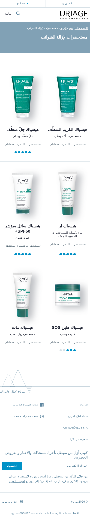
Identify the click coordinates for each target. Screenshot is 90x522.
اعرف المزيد (17, 481)
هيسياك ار (67, 226)
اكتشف (67, 108)
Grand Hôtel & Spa (75, 427)
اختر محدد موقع (10, 502)
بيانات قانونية (61, 513)
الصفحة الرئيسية (78, 28)
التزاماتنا (84, 404)
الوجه (63, 28)
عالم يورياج (67, 3)
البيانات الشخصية (42, 513)
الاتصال (75, 513)
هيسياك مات (22, 327)
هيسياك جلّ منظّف (22, 129)
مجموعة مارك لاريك (78, 439)
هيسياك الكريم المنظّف (67, 129)
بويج (13, 513)
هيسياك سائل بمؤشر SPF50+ (22, 229)
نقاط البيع (21, 3)
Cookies (24, 513)
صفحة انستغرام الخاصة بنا (25, 416)
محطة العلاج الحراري (78, 416)
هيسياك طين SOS (67, 327)
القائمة (8, 13)
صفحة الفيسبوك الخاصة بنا (25, 404)
